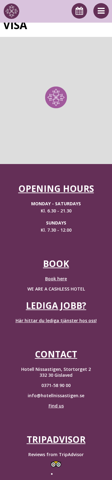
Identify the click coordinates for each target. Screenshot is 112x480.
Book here (56, 279)
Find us (56, 406)
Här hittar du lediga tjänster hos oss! (56, 320)
